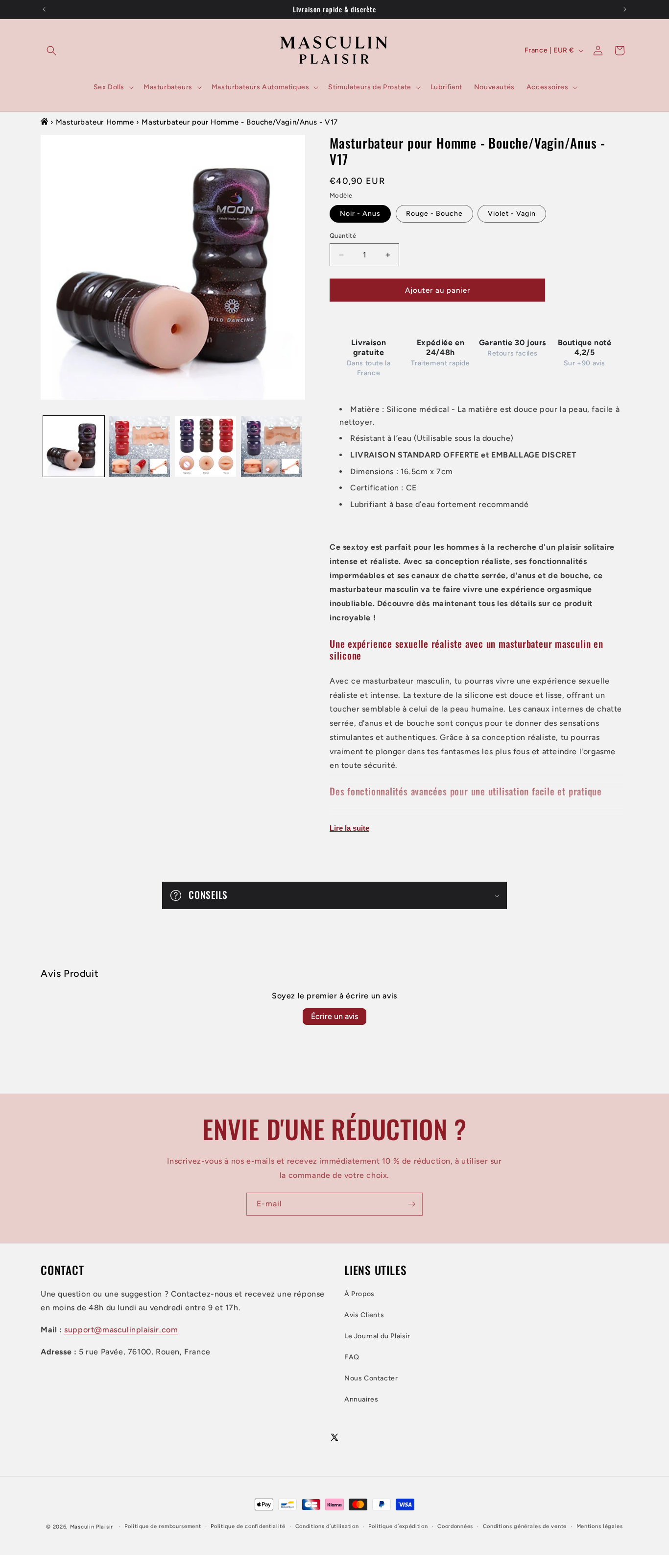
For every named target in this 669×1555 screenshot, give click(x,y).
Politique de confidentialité (248, 1527)
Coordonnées (455, 1527)
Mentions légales (599, 1527)
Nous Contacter (371, 1378)
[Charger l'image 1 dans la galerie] (73, 446)
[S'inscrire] (411, 1204)
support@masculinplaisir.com (121, 1329)
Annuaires (361, 1400)
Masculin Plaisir (91, 1527)
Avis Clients (364, 1315)
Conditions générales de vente (525, 1527)
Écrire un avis (334, 1016)
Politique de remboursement (162, 1527)
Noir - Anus (360, 213)
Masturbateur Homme (95, 122)
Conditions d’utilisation (327, 1527)
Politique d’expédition (398, 1527)
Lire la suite (349, 828)
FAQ (351, 1357)
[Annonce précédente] (44, 9)
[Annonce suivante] (625, 9)
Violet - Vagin (512, 213)
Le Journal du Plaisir (377, 1336)
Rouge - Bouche (434, 213)
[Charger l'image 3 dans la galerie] (205, 446)
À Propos (359, 1294)
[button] (51, 50)
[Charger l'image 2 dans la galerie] (139, 446)
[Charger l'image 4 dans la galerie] (271, 446)
